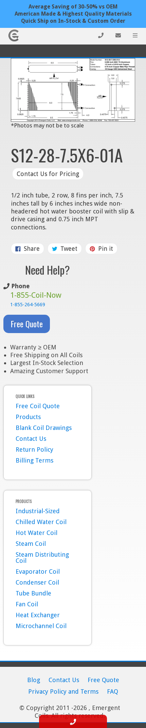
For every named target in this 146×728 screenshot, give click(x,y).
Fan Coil (27, 604)
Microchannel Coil (41, 625)
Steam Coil (31, 543)
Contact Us (31, 438)
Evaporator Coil (38, 571)
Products (28, 416)
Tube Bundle (33, 593)
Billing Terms (34, 460)
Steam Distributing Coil (42, 557)
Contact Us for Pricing (48, 173)
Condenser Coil (37, 582)
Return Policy (34, 449)
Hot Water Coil (36, 532)
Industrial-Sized (38, 511)
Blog (33, 679)
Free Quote (27, 323)
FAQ (112, 691)
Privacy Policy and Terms (63, 691)
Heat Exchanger (38, 615)
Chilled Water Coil (41, 521)
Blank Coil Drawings (44, 427)
